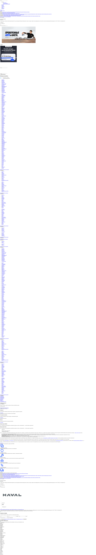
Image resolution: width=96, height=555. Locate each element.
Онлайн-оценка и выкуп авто (48, 475)
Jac (13, 13)
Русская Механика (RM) (5, 180)
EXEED (12, 13)
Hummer (3, 122)
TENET (17, 13)
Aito (2, 94)
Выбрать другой (6, 520)
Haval (3, 81)
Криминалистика (33, 475)
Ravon (3, 147)
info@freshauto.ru (9, 477)
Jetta (2, 128)
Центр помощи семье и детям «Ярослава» (18, 14)
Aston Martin (3, 95)
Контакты (10, 14)
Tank (3, 157)
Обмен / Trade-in (6, 12)
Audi (3, 79)
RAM (3, 315)
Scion (3, 152)
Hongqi (3, 121)
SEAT (3, 319)
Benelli (3, 183)
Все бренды (3, 13)
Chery (6, 13)
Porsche (3, 89)
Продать (3, 4)
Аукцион (4, 15)
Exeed (79, 432)
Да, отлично (2, 520)
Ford (3, 114)
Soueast (3, 323)
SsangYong (3, 155)
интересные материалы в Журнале (78, 440)
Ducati (3, 174)
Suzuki (3, 178)
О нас (2, 7)
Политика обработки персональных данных (6, 509)
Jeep (3, 126)
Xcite (3, 163)
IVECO (3, 367)
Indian (3, 176)
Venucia (3, 160)
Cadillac (3, 102)
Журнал (3, 8)
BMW (3, 80)
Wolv (3, 222)
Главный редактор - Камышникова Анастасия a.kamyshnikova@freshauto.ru (21, 477)
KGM (3, 129)
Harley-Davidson (4, 185)
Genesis (3, 286)
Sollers (3, 242)
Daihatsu (3, 108)
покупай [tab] (1, 44)
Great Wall (3, 118)
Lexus (3, 133)
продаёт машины (6, 440)
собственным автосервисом (59, 440)
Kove (3, 177)
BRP (2, 172)
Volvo (3, 161)
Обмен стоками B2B (11, 15)
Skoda (3, 321)
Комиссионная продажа (12, 12)
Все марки (2, 170)
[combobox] (3, 0)
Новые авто (4, 2)
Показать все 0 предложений (4, 239)
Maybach (3, 140)
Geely (15, 13)
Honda (3, 120)
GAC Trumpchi (4, 284)
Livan (3, 136)
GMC (3, 116)
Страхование (29, 475)
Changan (8, 13)
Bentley (3, 99)
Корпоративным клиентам (17, 15)
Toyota (18, 13)
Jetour (10, 13)
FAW (3, 113)
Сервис (36, 475)
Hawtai (3, 288)
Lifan (3, 135)
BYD (3, 98)
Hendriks (3, 197)
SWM (3, 151)
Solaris (3, 154)
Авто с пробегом (5, 3)
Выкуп (3, 12)
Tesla (2, 327)
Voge (2, 189)
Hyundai (3, 82)
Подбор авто (3, 475)
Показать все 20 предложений (4, 246)
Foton (3, 211)
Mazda (3, 85)
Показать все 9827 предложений (4, 338)
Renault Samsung (4, 317)
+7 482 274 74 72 (5, 477)
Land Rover (4, 84)
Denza (3, 278)
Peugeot (3, 145)
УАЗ (3, 168)
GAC (3, 115)
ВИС (3, 206)
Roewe (3, 149)
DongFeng (3, 111)
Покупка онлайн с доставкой (9, 475)
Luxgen (3, 137)
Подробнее (1, 417)
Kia (3, 130)
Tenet (3, 158)
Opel (3, 88)
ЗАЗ (2, 166)
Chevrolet (3, 104)
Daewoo (3, 276)
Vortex (3, 162)
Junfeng (3, 369)
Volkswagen (4, 92)
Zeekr (3, 164)
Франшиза (3, 6)
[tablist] (48, 44)
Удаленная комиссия (24, 475)
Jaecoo (3, 125)
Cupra (3, 106)
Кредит (3, 5)
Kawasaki (3, 187)
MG (2, 138)
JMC (2, 200)
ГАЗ (2, 165)
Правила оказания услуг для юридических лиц (18, 509)
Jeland (3, 127)
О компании (4, 14)
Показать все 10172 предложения (4, 169)
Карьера (7, 14)
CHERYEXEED (4, 101)
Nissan (3, 87)
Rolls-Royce (3, 150)
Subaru (3, 156)
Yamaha (3, 179)
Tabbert (3, 220)
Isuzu (3, 199)
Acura (3, 93)
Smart (3, 153)
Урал (2, 191)
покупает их (11, 440)
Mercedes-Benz (4, 86)
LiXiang (3, 134)
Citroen (3, 274)
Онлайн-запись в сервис (41, 475)
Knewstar (3, 131)
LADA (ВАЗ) (4, 83)
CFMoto (3, 173)
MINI (3, 139)
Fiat (2, 195)
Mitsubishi (3, 142)
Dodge (3, 110)
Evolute (3, 112)
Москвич (3, 231)
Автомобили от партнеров (18, 475)
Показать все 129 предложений (4, 394)
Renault (3, 90)
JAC (3, 124)
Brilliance (3, 100)
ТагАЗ (3, 167)
